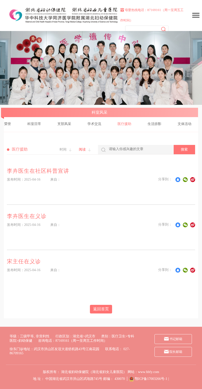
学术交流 (94, 124)
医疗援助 (124, 124)
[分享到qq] (177, 179)
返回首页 (101, 309)
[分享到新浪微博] (192, 179)
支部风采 (64, 124)
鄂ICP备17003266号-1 (151, 379)
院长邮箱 (175, 352)
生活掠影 (154, 124)
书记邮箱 (175, 339)
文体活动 (184, 124)
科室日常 (34, 124)
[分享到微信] (185, 179)
